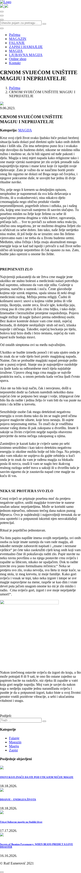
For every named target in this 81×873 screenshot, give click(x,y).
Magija (14, 746)
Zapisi (13, 750)
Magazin (15, 742)
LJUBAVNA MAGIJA (26, 55)
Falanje (14, 738)
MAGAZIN (17, 39)
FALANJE (17, 43)
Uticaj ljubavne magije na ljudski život (21, 821)
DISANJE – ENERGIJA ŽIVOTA (18, 799)
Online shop (17, 59)
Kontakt (14, 63)
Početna (14, 35)
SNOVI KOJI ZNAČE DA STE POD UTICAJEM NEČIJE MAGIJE (36, 777)
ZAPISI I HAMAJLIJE (26, 47)
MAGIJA (16, 51)
